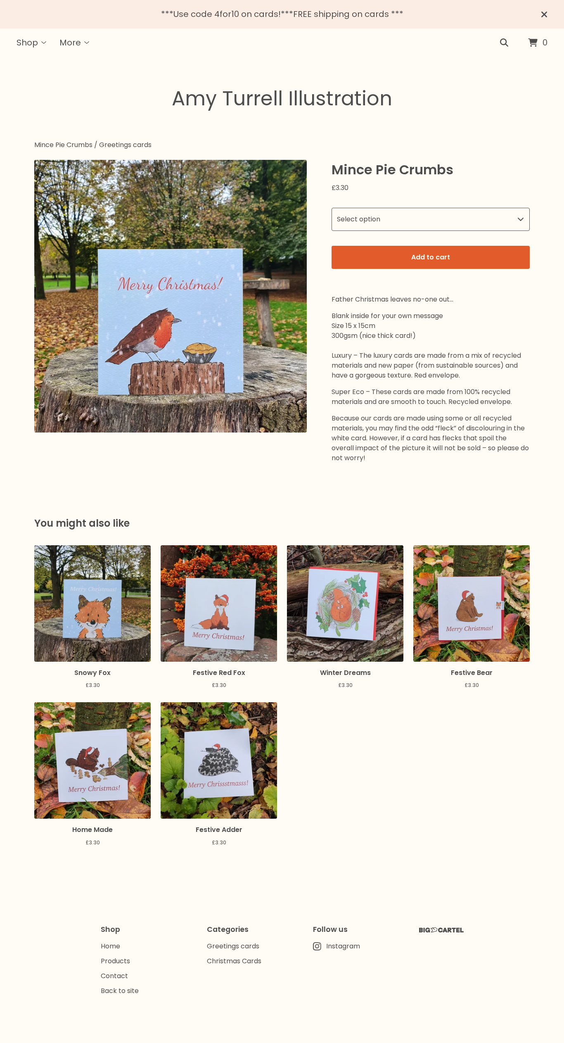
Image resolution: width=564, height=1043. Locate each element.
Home (110, 946)
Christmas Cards (234, 961)
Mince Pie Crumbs (63, 145)
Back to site (120, 990)
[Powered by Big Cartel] (441, 930)
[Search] (504, 43)
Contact (114, 976)
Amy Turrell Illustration (282, 98)
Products (115, 961)
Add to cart (430, 257)
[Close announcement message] (544, 14)
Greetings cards (125, 145)
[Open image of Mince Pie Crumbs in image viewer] (170, 296)
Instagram (343, 946)
